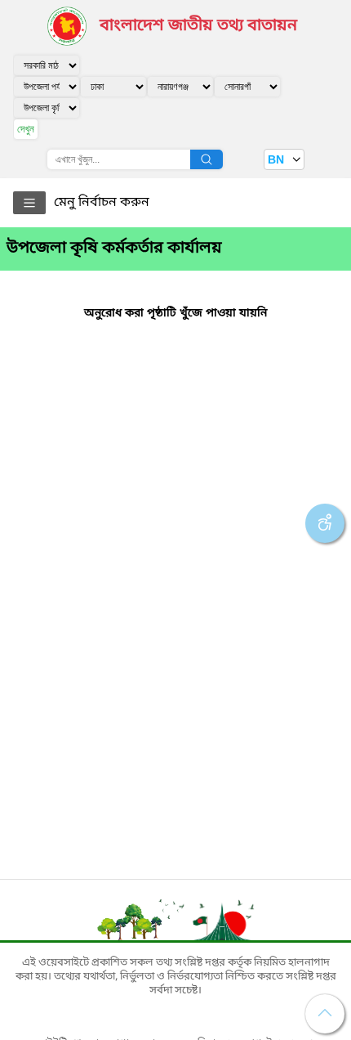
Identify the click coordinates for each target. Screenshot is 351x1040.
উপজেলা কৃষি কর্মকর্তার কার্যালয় (114, 248)
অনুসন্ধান (206, 159)
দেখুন (25, 129)
